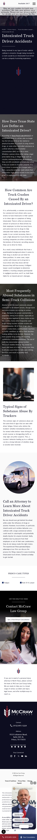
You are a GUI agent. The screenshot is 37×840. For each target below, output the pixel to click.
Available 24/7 (23, 3)
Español (19, 783)
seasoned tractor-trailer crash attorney (15, 92)
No (33, 14)
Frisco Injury (12, 29)
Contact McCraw (18, 605)
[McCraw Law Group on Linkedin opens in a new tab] (26, 756)
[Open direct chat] (31, 782)
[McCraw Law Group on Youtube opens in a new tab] (22, 756)
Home (4, 29)
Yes (29, 14)
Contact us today (27, 554)
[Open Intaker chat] (15, 830)
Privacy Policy (21, 781)
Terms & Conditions (10, 781)
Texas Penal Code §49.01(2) (21, 136)
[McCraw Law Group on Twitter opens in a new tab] (18, 756)
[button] (4, 832)
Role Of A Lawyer (28, 583)
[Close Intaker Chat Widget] (34, 782)
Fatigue (6, 583)
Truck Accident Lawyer (25, 29)
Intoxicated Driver (8, 32)
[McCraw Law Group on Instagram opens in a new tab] (11, 756)
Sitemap (29, 781)
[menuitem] (11, 756)
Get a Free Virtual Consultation (18, 620)
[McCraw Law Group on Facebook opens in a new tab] (15, 756)
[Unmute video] (24, 804)
